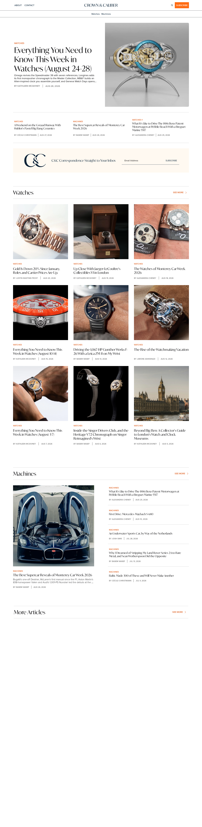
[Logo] (101, 5)
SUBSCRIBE (171, 160)
